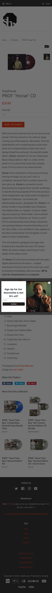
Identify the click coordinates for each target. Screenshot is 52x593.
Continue (13, 304)
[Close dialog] (49, 283)
